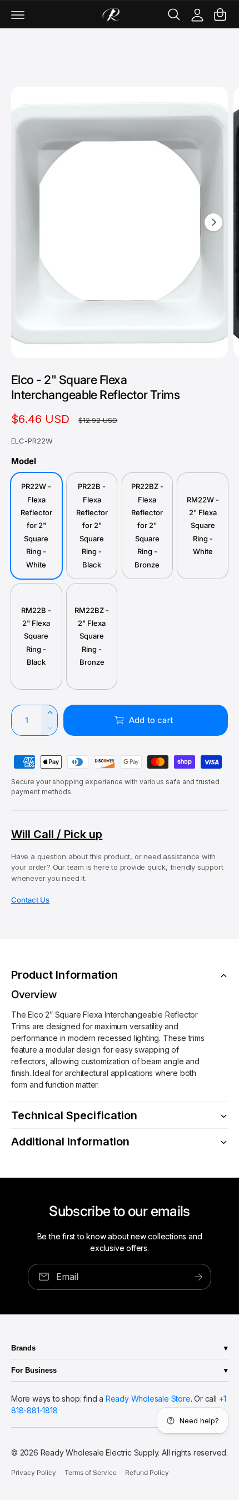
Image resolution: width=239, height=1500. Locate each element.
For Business (34, 1370)
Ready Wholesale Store (148, 1398)
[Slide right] (213, 222)
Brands (23, 1348)
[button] (18, 14)
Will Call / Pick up (56, 834)
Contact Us (30, 899)
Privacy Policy (33, 1472)
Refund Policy (146, 1472)
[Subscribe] (198, 1276)
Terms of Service (90, 1472)
